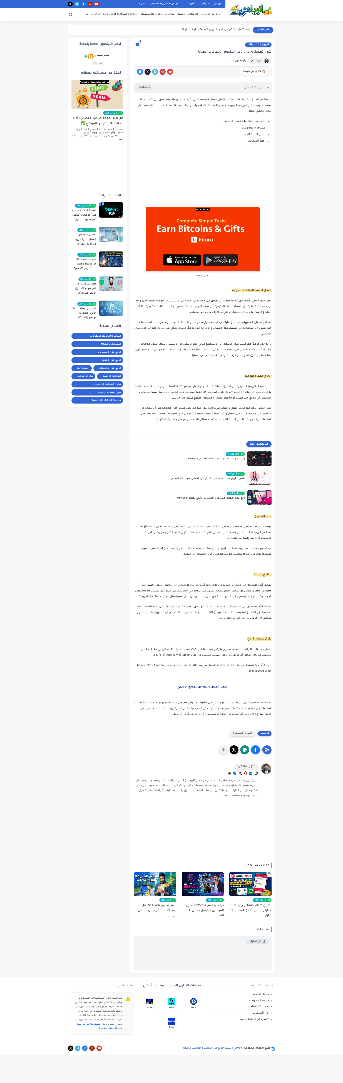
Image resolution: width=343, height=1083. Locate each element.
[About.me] (256, 773)
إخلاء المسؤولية (261, 1012)
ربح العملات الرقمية (109, 392)
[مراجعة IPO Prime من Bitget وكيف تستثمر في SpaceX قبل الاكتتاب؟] (111, 259)
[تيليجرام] (155, 72)
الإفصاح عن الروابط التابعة (255, 1018)
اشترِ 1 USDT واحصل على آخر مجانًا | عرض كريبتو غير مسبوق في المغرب (84, 215)
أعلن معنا (190, 4)
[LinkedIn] (251, 773)
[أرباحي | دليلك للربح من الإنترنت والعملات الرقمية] (251, 10)
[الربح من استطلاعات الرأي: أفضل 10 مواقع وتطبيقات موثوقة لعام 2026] (111, 308)
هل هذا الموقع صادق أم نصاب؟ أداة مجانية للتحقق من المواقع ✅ (98, 121)
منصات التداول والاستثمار (158, 14)
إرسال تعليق (257, 941)
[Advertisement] (203, 177)
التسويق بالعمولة (111, 344)
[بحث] (70, 14)
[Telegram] (235, 773)
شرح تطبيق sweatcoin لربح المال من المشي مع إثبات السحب (207, 478)
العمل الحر (83, 368)
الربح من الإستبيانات (109, 352)
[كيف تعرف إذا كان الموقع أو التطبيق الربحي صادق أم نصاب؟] (111, 283)
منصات (95, 14)
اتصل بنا (142, 4)
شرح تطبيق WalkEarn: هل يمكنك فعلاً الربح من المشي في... (157, 910)
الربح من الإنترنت (211, 14)
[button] (255, 749)
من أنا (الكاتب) (261, 994)
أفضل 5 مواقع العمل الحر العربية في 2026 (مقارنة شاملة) (85, 240)
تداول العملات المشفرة (107, 384)
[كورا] (163, 72)
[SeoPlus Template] (273, 1048)
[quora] (90, 4)
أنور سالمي (256, 61)
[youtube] (96, 4)
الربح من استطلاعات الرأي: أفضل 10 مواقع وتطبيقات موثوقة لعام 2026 (83, 314)
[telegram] (76, 4)
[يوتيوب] (170, 72)
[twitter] (70, 4)
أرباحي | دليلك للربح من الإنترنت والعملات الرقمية (211, 1048)
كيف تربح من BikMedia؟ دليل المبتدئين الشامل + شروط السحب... (205, 910)
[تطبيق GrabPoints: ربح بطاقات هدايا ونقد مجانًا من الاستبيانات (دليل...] (250, 884)
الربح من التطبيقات (258, 44)
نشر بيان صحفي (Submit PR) (165, 4)
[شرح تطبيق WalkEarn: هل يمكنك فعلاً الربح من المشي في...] (155, 884)
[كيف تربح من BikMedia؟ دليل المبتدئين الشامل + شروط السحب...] (203, 884)
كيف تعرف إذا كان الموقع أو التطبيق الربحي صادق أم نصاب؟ (85, 289)
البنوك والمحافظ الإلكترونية (120, 14)
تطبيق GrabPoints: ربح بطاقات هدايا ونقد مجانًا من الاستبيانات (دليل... (251, 910)
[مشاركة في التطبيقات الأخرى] (223, 749)
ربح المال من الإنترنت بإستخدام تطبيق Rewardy (216, 459)
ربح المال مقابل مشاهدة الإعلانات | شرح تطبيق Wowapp (211, 498)
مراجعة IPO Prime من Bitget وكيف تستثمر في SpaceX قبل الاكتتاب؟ (85, 264)
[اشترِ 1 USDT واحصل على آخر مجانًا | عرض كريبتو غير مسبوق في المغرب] (111, 210)
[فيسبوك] (140, 72)
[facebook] (83, 4)
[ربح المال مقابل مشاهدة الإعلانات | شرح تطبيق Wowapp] (259, 497)
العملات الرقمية (187, 14)
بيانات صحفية (85, 376)
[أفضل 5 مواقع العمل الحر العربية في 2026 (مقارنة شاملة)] (111, 234)
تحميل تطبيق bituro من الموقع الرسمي (203, 687)
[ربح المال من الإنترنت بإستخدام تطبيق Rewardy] (259, 458)
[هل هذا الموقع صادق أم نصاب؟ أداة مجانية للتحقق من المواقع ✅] (97, 94)
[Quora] (245, 773)
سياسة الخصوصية (259, 1000)
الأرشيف (204, 4)
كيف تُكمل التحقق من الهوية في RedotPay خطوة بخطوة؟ (216, 29)
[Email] (229, 773)
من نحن (217, 4)
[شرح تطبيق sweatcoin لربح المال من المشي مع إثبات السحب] (259, 478)
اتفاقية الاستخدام (260, 1006)
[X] (148, 72)
